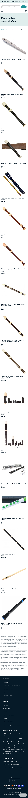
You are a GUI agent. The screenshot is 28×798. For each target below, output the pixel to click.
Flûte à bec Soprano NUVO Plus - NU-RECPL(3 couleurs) (12, 519)
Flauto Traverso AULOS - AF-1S (9, 554)
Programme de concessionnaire (12, 685)
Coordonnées (15, 796)
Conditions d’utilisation (9, 794)
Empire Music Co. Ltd (16, 788)
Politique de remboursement (14, 790)
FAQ (4, 692)
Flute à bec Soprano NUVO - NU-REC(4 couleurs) (13, 483)
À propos (5, 682)
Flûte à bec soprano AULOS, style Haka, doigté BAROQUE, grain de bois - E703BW (13, 269)
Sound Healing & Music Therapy (11, 725)
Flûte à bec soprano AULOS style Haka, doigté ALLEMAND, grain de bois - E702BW (13, 341)
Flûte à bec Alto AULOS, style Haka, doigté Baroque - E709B (12, 377)
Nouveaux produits (8, 689)
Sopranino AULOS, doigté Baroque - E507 (11, 128)
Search (23, 6)
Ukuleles (5, 711)
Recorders (5, 705)
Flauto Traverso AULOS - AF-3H (9, 588)
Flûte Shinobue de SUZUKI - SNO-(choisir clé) (12, 198)
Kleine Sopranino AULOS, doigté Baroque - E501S (13, 163)
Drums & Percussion (8, 715)
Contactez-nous (7, 695)
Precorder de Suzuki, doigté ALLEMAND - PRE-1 (13, 59)
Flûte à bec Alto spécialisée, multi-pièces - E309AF (12, 448)
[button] (1, 11)
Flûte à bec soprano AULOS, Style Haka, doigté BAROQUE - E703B (13, 233)
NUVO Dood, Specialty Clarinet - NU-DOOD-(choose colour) (12, 624)
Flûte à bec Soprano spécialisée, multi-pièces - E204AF (13, 412)
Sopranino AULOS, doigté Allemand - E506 (12, 94)
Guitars (5, 718)
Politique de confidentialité (14, 792)
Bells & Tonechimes (8, 721)
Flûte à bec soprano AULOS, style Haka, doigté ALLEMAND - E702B (13, 305)
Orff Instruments (7, 708)
